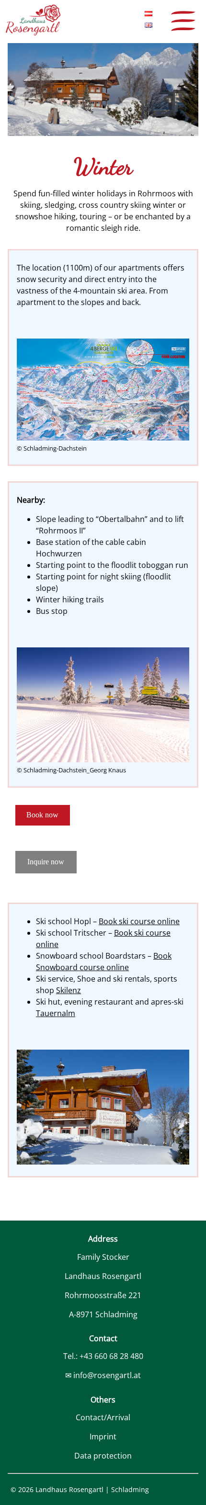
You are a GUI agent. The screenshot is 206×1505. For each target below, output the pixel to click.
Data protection (103, 1455)
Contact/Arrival (103, 1417)
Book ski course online (139, 921)
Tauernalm (55, 1013)
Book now (42, 815)
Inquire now (45, 862)
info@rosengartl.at (107, 1375)
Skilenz (68, 990)
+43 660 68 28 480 (111, 1356)
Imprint (103, 1436)
